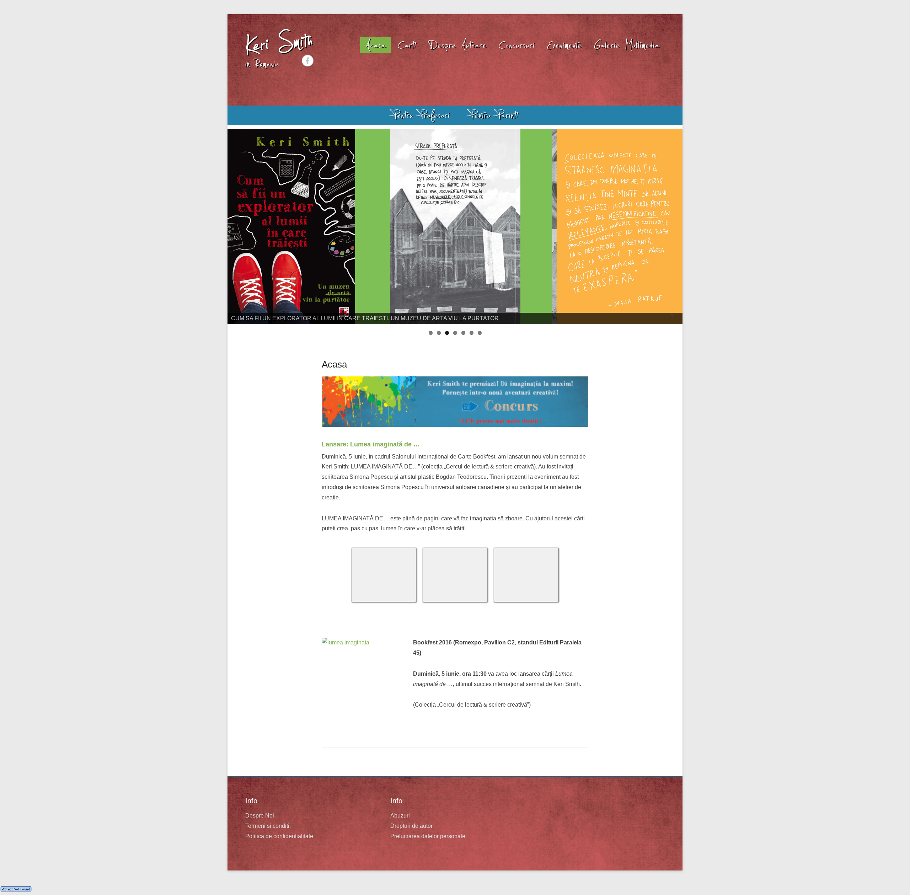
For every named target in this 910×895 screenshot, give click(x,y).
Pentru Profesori (421, 115)
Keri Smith (279, 43)
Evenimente (564, 45)
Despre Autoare (458, 45)
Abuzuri (400, 816)
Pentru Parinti (494, 115)
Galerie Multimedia (626, 45)
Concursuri (517, 45)
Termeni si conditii (268, 826)
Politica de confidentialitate (279, 836)
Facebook (308, 60)
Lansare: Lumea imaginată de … (371, 444)
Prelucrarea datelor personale (427, 836)
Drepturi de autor (411, 826)
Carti (407, 45)
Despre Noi (259, 816)
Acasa (375, 45)
